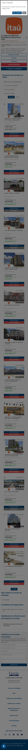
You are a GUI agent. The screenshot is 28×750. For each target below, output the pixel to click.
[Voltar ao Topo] (3, 746)
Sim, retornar (17, 12)
